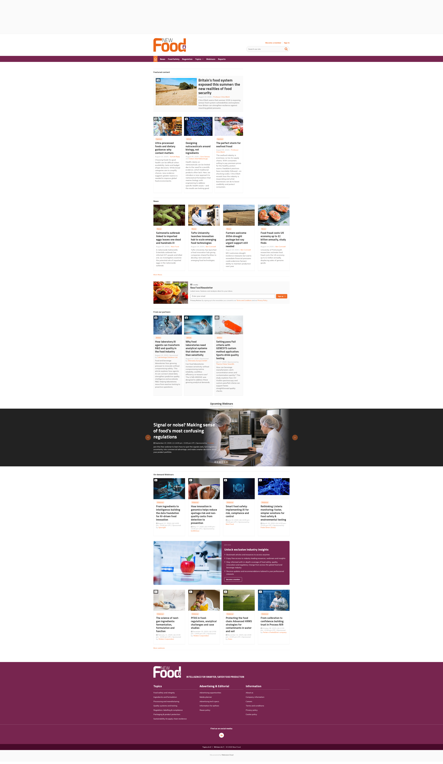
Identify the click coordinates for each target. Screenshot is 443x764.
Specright (162, 527)
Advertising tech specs (209, 701)
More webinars (159, 648)
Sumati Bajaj (175, 157)
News (159, 229)
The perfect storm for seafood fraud (228, 144)
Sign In (287, 42)
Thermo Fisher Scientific (225, 364)
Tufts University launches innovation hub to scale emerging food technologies (203, 238)
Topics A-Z (206, 747)
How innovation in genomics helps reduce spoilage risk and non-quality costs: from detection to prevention (204, 514)
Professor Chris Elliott (221, 97)
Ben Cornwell (211, 247)
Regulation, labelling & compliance (168, 710)
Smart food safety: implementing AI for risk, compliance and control (237, 511)
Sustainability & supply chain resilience (170, 719)
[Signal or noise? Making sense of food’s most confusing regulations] (220, 462)
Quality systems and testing (165, 706)
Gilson (207, 442)
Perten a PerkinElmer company (275, 632)
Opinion (159, 139)
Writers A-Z (219, 747)
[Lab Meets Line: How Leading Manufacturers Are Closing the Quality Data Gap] (217, 462)
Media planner (206, 697)
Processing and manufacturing (166, 701)
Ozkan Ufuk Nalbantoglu (198, 159)
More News (157, 275)
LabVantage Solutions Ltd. (167, 357)
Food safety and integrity (164, 692)
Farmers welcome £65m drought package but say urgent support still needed (237, 239)
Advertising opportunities (210, 692)
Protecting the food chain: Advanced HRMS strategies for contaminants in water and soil (239, 624)
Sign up (280, 296)
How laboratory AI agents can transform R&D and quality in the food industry (167, 347)
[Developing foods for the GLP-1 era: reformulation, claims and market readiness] (226, 462)
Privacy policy (252, 710)
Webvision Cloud (227, 755)
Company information (255, 697)
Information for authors (209, 706)
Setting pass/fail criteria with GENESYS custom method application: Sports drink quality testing (227, 350)
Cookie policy (251, 714)
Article (189, 139)
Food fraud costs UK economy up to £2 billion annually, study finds (273, 238)
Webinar (160, 502)
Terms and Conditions (244, 300)
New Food (175, 247)
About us (249, 692)
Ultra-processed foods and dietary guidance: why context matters (165, 148)
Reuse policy (205, 710)
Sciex (230, 639)
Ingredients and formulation (165, 697)
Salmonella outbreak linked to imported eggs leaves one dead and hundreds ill (168, 238)
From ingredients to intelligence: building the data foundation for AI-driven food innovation (168, 513)
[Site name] (169, 51)
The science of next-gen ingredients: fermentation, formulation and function (167, 624)
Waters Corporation (166, 639)
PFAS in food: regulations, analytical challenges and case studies (204, 623)
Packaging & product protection (166, 714)
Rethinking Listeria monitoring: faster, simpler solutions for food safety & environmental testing (273, 513)
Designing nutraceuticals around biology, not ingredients (198, 148)
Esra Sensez (205, 157)
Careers (249, 701)
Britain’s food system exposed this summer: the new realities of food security (219, 86)
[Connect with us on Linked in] (221, 735)
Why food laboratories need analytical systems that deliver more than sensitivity (196, 348)
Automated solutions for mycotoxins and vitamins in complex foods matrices (181, 429)
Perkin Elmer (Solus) (268, 527)
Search (286, 48)
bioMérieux (195, 531)
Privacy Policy (263, 300)
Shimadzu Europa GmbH (197, 361)
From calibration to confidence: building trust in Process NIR (272, 621)
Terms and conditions (255, 706)
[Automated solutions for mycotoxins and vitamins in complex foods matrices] (222, 462)
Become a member (273, 42)
